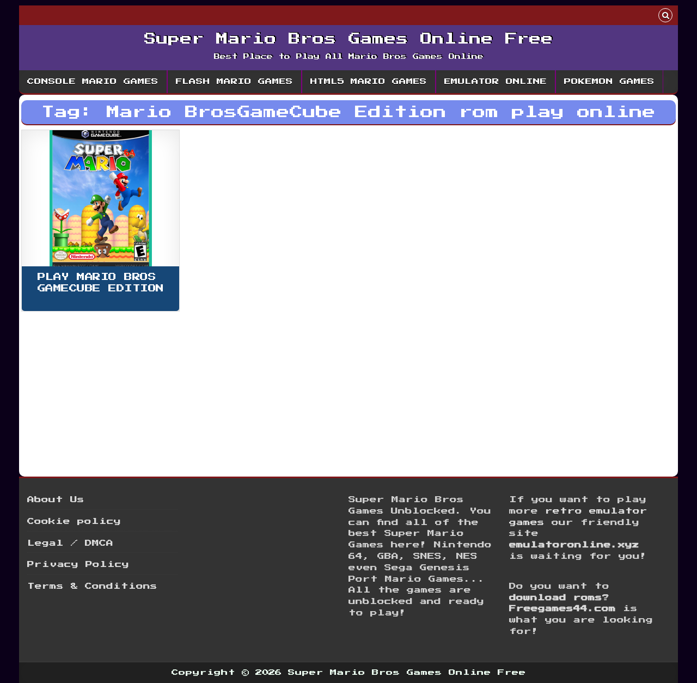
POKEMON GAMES (609, 81)
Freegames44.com (562, 608)
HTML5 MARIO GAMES (368, 81)
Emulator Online (495, 81)
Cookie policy (74, 521)
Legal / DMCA (70, 543)
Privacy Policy (78, 564)
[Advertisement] (348, 390)
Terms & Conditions (92, 586)
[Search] (665, 16)
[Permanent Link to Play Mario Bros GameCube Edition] (100, 198)
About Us (55, 499)
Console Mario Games (92, 81)
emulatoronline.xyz (574, 544)
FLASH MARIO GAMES (234, 81)
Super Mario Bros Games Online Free (348, 39)
